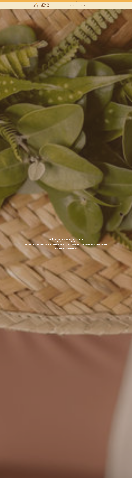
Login (91, 5)
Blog (71, 5)
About (67, 5)
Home (63, 5)
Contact (95, 5)
